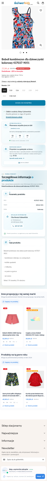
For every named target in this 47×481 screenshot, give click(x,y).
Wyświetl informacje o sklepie (14, 117)
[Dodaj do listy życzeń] (40, 10)
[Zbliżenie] (40, 45)
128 (30, 90)
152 (4, 96)
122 (23, 90)
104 (4, 90)
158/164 (12, 96)
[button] (42, 2)
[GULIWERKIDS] (23, 3)
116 (17, 90)
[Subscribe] (43, 459)
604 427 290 (18, 226)
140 (36, 90)
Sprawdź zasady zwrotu (16, 158)
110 (10, 90)
